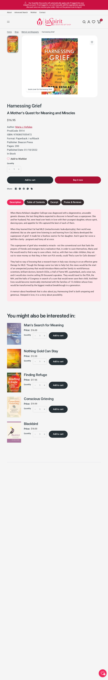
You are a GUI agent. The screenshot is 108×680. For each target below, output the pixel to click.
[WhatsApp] (27, 188)
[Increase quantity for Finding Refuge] (44, 385)
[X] (20, 188)
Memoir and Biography (30, 32)
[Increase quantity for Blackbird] (44, 434)
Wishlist (34, 12)
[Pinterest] (23, 188)
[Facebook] (16, 188)
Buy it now (78, 180)
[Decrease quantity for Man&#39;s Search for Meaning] (35, 336)
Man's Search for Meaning (44, 325)
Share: (10, 189)
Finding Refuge (35, 375)
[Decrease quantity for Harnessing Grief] (9, 169)
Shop (17, 32)
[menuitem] (10, 12)
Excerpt (54, 202)
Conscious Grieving (39, 399)
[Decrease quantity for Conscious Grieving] (35, 409)
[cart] (98, 22)
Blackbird (31, 424)
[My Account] (88, 22)
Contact (42, 12)
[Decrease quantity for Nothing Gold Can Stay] (35, 361)
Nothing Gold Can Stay (41, 351)
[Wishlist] (93, 22)
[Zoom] (92, 42)
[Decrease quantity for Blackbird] (35, 434)
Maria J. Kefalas (23, 127)
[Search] (84, 22)
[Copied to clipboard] (31, 188)
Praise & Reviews (72, 202)
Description (15, 202)
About (9, 12)
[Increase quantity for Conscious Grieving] (44, 409)
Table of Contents (36, 202)
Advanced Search (21, 12)
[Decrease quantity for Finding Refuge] (35, 385)
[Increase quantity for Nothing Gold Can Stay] (44, 361)
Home (9, 32)
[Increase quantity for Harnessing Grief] (18, 169)
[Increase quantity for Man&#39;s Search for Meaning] (44, 336)
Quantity (10, 163)
